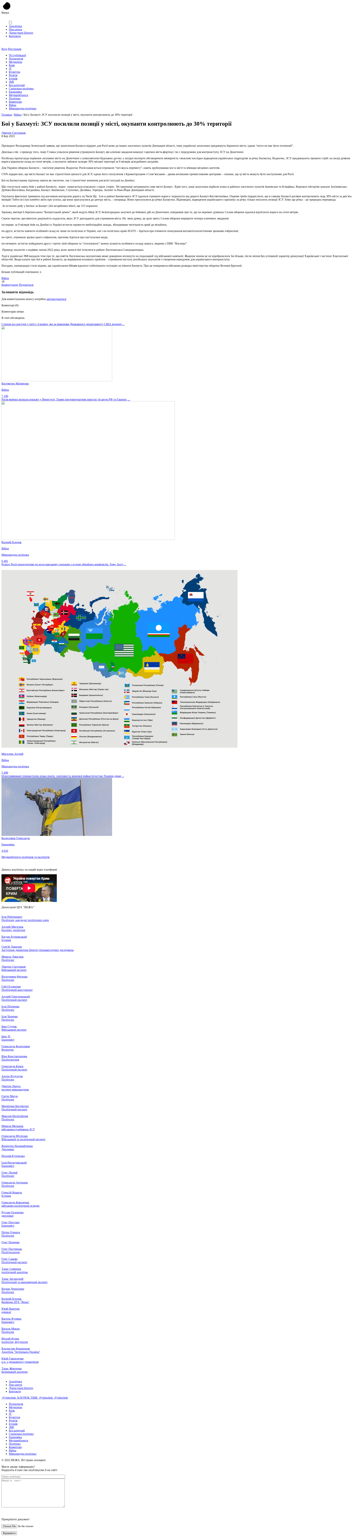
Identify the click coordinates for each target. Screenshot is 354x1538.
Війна (12, 105)
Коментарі (15, 101)
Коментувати (9, 284)
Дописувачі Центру (21, 32)
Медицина (15, 61)
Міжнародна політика (22, 108)
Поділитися (26, 284)
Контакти (15, 36)
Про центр (15, 29)
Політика (14, 98)
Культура (14, 71)
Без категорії (17, 85)
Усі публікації (17, 55)
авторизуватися (56, 299)
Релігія (13, 75)
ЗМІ (11, 81)
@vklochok (9, 1397)
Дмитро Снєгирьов (13, 132)
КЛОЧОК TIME (27, 1397)
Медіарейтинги (18, 95)
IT (10, 68)
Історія (13, 78)
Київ (12, 65)
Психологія (16, 58)
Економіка (15, 91)
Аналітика (15, 26)
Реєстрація (14, 49)
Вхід (4, 49)
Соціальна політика (21, 88)
